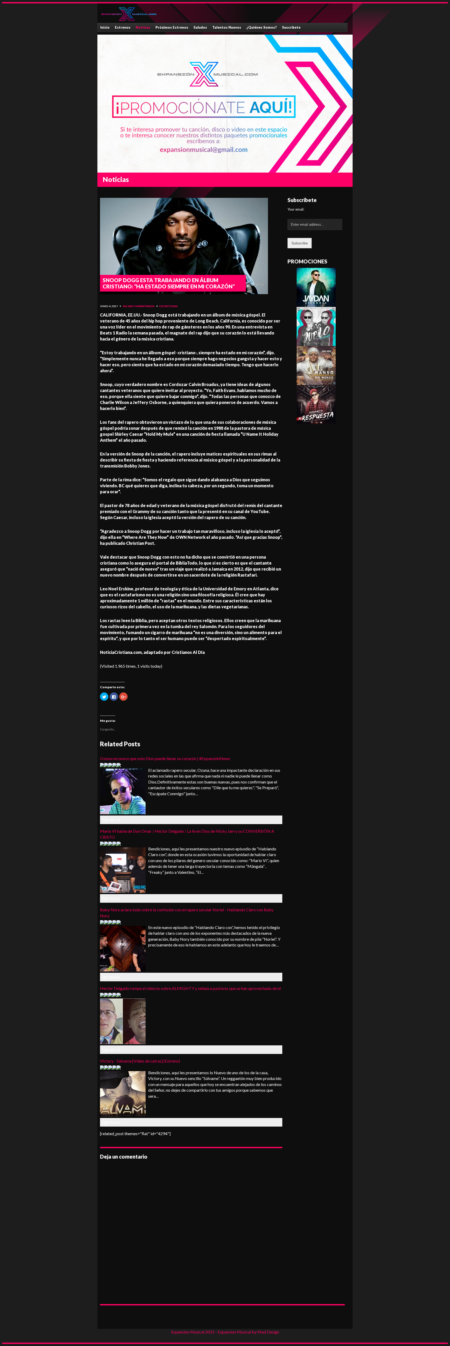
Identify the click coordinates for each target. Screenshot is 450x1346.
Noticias (143, 27)
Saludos (200, 27)
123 (161, 306)
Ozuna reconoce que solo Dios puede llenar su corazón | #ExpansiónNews (165, 758)
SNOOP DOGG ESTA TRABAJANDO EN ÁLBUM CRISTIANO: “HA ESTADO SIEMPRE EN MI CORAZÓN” (169, 283)
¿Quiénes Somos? (261, 27)
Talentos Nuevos (226, 27)
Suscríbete (291, 27)
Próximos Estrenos (171, 27)
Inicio (105, 27)
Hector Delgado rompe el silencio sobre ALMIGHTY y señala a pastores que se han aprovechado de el (190, 988)
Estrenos (122, 27)
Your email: (296, 209)
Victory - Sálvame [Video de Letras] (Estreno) (140, 1060)
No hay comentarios (138, 306)
